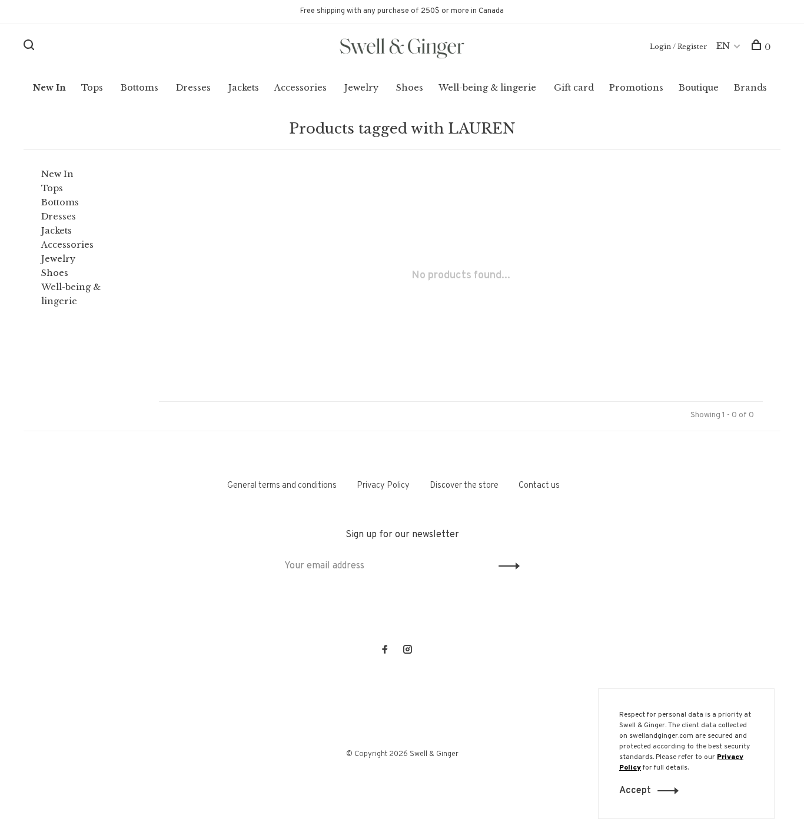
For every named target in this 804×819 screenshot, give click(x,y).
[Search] (30, 47)
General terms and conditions (282, 485)
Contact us (539, 485)
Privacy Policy (383, 485)
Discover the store (464, 485)
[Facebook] (385, 651)
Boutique (699, 87)
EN (723, 46)
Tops (92, 87)
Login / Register (678, 46)
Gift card (574, 87)
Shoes (409, 87)
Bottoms (139, 87)
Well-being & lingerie (487, 87)
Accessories (300, 87)
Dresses (193, 87)
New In (49, 87)
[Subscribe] (506, 566)
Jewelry (361, 87)
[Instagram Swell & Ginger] (407, 651)
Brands (750, 87)
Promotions (636, 87)
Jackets (243, 87)
